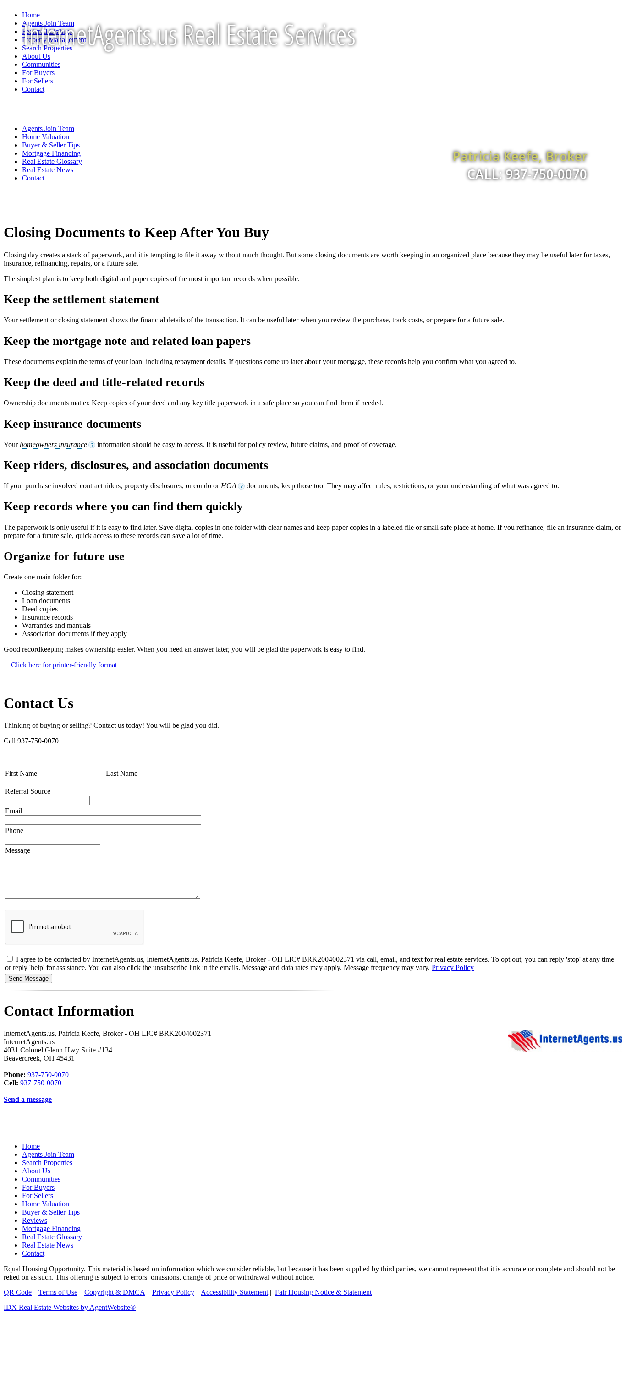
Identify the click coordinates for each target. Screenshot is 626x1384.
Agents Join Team (48, 1154)
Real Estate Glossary (52, 1237)
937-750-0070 (48, 1075)
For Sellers (37, 1195)
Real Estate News (47, 1245)
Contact (33, 178)
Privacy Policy (453, 967)
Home (31, 15)
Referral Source (27, 791)
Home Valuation (45, 1204)
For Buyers (38, 1187)
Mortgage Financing (51, 1228)
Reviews (34, 1220)
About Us (36, 1171)
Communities (41, 1179)
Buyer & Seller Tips (51, 1212)
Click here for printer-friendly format (64, 665)
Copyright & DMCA (114, 1292)
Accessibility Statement (234, 1292)
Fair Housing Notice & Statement (323, 1292)
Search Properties (47, 1162)
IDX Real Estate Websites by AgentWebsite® (70, 1307)
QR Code (18, 1292)
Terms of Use (57, 1292)
